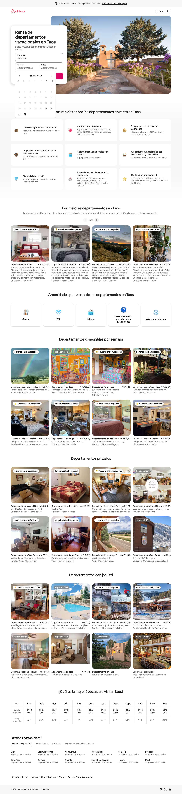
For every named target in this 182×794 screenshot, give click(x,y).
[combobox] (39, 58)
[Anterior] (85, 220)
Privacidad (34, 789)
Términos (45, 789)
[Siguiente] (97, 220)
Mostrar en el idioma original (114, 3)
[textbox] (27, 68)
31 (25, 114)
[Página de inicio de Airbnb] (18, 11)
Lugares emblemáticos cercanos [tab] (79, 743)
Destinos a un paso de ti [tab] (21, 743)
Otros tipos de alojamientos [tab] (48, 743)
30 (19, 114)
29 (51, 108)
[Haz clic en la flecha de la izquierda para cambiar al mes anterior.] (20, 75)
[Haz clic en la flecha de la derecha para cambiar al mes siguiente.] (51, 75)
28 (46, 108)
